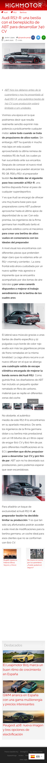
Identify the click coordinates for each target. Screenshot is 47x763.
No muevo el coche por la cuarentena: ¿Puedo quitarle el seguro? (35, 564)
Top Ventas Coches (36, 752)
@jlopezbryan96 (24, 37)
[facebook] (33, 37)
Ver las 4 (33, 401)
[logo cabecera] (24, 5)
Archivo (21, 755)
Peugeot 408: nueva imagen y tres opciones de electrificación (23, 729)
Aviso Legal (23, 759)
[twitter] (38, 37)
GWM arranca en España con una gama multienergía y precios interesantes (22, 699)
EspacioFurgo (12, 755)
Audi (6, 12)
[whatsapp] (44, 37)
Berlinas (23, 12)
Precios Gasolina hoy (11, 752)
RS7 (15, 12)
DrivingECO (24, 752)
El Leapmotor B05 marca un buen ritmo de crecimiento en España (23, 669)
